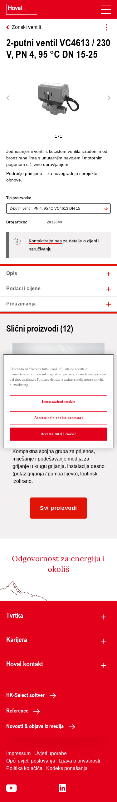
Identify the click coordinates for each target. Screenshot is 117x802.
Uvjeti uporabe (50, 753)
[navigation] (106, 9)
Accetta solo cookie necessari (58, 417)
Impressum (18, 753)
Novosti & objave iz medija (35, 726)
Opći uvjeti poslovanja (30, 760)
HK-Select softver (25, 695)
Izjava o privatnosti (79, 760)
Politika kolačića (24, 768)
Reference (17, 710)
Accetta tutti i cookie (58, 434)
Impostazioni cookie (58, 401)
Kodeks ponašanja (67, 768)
